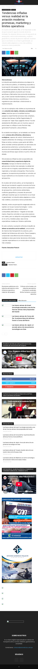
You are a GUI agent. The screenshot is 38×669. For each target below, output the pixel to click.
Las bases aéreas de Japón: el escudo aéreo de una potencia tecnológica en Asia (23, 327)
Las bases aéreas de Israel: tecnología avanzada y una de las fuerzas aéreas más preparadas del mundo (19, 428)
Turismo (13, 9)
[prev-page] (3, 334)
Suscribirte (32, 386)
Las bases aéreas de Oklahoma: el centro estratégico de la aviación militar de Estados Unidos (19, 458)
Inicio (3, 7)
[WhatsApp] (16, 52)
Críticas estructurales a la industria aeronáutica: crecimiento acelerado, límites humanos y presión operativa (28, 290)
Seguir (33, 383)
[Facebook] (4, 52)
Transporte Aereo (11, 7)
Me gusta (32, 379)
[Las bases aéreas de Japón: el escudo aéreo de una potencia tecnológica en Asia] (6, 327)
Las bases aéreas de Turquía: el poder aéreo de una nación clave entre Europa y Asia (18, 451)
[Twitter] (8, 52)
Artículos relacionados (9, 300)
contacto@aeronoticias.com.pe (23, 647)
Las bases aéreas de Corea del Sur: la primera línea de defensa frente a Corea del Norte (23, 318)
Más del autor (22, 300)
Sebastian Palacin (10, 262)
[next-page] (6, 334)
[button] (3, 2)
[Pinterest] (12, 52)
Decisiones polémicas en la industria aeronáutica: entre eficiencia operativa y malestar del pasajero (10, 289)
